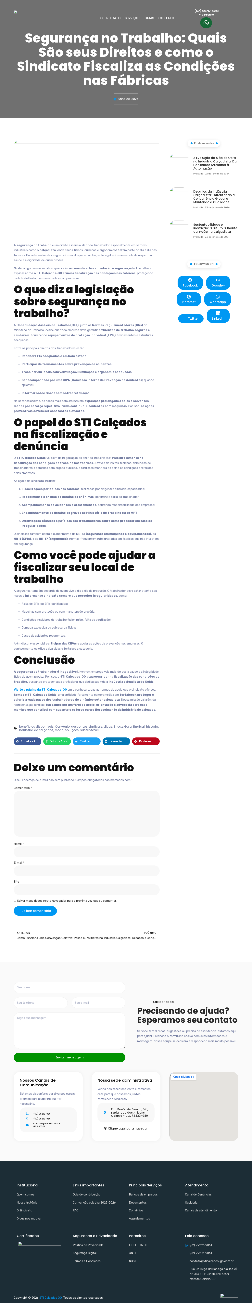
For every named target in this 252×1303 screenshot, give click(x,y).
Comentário (23, 788)
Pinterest (189, 302)
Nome (19, 844)
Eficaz (118, 726)
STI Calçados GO (50, 1297)
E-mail (19, 862)
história (152, 726)
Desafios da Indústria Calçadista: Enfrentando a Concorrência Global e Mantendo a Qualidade (214, 196)
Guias (149, 18)
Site (16, 881)
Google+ (218, 285)
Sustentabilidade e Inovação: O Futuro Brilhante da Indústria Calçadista (215, 228)
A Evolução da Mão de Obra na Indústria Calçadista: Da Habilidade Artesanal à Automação (215, 163)
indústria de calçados (36, 730)
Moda (59, 730)
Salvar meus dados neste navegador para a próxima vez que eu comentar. (67, 900)
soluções (72, 730)
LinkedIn (218, 318)
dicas (108, 726)
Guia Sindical (134, 726)
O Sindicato (110, 18)
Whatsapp (217, 302)
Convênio (62, 726)
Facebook (190, 285)
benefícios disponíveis (36, 726)
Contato (166, 18)
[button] (27, 741)
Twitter (193, 318)
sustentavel (89, 730)
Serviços (132, 18)
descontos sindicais (86, 726)
